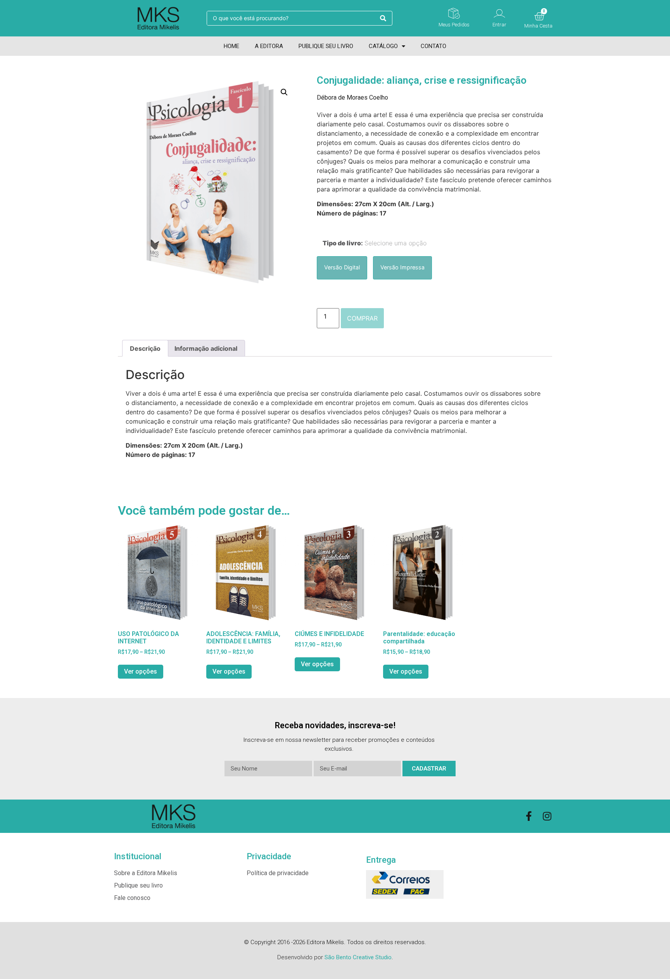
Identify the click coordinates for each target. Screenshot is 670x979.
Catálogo (383, 46)
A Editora (269, 46)
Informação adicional (205, 348)
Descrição (145, 348)
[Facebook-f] (529, 816)
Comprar (362, 318)
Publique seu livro (326, 46)
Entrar (499, 25)
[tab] (145, 348)
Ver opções (140, 671)
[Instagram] (547, 816)
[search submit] (383, 18)
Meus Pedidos (454, 25)
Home (231, 46)
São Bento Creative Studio (358, 957)
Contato (433, 46)
